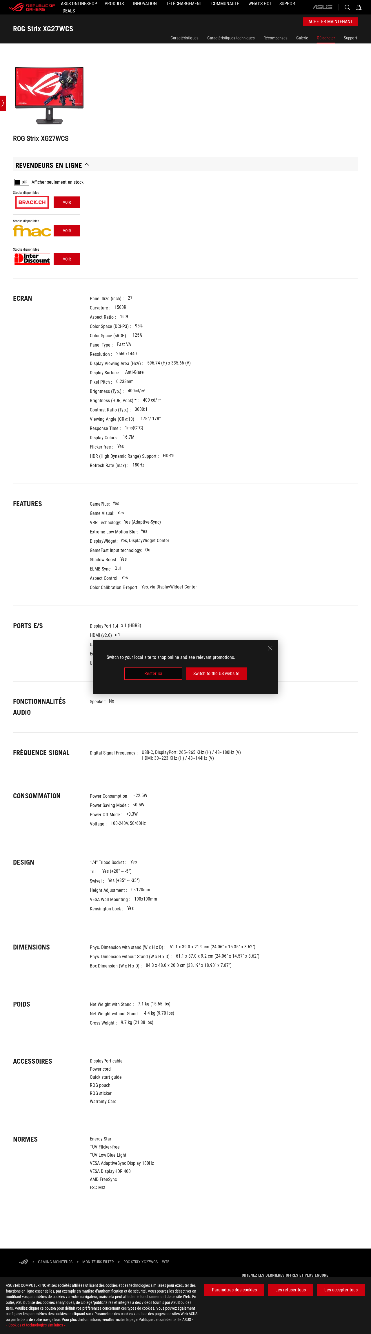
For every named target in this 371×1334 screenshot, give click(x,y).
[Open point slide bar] (3, 103)
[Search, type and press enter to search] (347, 7)
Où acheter (326, 38)
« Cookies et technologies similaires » (36, 1325)
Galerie (302, 38)
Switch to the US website (216, 673)
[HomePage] (23, 1262)
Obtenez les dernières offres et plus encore (285, 1275)
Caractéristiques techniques (231, 38)
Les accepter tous (341, 1290)
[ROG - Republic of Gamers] (32, 7)
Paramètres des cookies (234, 1290)
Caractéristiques (184, 38)
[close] (270, 648)
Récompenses (275, 38)
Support (350, 38)
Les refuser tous (290, 1290)
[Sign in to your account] (358, 7)
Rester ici (153, 673)
